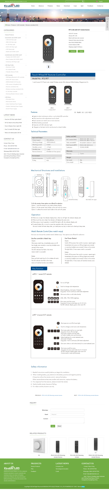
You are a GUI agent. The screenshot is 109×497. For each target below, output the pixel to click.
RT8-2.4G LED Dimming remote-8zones (88, 395)
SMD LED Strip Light (11, 42)
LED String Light (10, 49)
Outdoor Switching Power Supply (14, 106)
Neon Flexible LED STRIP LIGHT (14, 59)
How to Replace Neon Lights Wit (13, 126)
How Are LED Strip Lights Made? (13, 119)
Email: (46, 414)
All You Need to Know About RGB (13, 122)
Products (50, 6)
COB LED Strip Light (11, 39)
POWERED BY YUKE (71, 486)
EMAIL (81, 51)
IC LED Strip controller (11, 91)
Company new (59, 466)
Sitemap (79, 486)
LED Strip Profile (9, 65)
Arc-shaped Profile (10, 69)
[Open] (107, 24)
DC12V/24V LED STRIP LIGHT (13, 37)
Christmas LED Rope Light (12, 61)
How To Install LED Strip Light (12, 129)
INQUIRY (73, 51)
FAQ (32, 468)
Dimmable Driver (10, 99)
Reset (59, 426)
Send (53, 426)
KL (39, 455)
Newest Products (9, 34)
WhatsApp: (45, 410)
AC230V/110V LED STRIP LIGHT (13, 55)
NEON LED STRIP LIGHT (12, 51)
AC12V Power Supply (11, 108)
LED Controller (21, 25)
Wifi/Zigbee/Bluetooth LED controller (15, 77)
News (58, 6)
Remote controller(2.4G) (31, 25)
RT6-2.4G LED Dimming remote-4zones (52, 395)
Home (33, 6)
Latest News (62, 463)
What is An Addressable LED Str (13, 132)
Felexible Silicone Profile (12, 71)
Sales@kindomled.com (13, 148)
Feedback (90, 6)
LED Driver (8, 97)
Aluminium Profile (10, 67)
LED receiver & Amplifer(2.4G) (13, 84)
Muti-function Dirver (11, 101)
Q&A (82, 6)
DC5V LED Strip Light (11, 47)
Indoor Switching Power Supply (14, 104)
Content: (45, 418)
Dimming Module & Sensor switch (14, 94)
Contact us (100, 6)
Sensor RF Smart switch (12, 79)
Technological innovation (62, 468)
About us (41, 6)
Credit (57, 471)
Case (75, 6)
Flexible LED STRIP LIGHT (13, 57)
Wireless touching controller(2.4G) (14, 89)
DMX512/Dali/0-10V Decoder (13, 82)
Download (67, 6)
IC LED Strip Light (10, 44)
